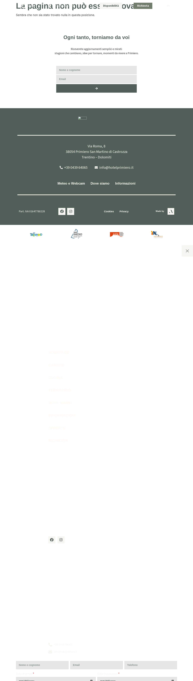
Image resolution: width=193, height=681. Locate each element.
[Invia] (96, 88)
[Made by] (171, 211)
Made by (160, 211)
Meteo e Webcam (71, 183)
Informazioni (125, 183)
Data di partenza (107, 674)
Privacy (124, 211)
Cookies (109, 211)
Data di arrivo (24, 674)
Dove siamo (100, 183)
